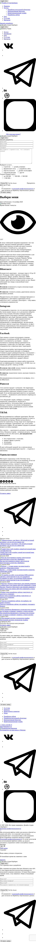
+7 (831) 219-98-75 (6, 725)
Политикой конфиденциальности (11, 839)
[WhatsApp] (12, 481)
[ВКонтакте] (1, 481)
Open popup (4, 848)
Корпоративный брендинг (16, 11)
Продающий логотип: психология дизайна (14, 620)
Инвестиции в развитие (11, 711)
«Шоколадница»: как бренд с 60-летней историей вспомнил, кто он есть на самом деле (16, 544)
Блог (5, 16)
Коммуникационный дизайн (17, 13)
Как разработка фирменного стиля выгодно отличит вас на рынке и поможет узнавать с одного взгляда (17, 614)
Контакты (7, 20)
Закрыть (2, 860)
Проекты (7, 6)
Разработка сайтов (14, 15)
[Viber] (9, 481)
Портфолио (7, 34)
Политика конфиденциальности (10, 828)
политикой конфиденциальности (23, 188)
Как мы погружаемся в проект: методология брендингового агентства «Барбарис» (14, 562)
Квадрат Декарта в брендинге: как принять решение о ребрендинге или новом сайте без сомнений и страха (17, 588)
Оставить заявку (5, 192)
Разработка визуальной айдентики (19, 9)
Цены (6, 713)
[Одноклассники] (4, 481)
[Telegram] (6, 481)
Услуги (6, 8)
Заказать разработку (6, 23)
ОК (1, 846)
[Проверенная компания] (8, 728)
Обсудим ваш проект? (13, 134)
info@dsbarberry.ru (6, 726)
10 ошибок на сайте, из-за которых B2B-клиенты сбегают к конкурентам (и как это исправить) (16, 579)
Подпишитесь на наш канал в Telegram (12, 730)
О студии (7, 18)
